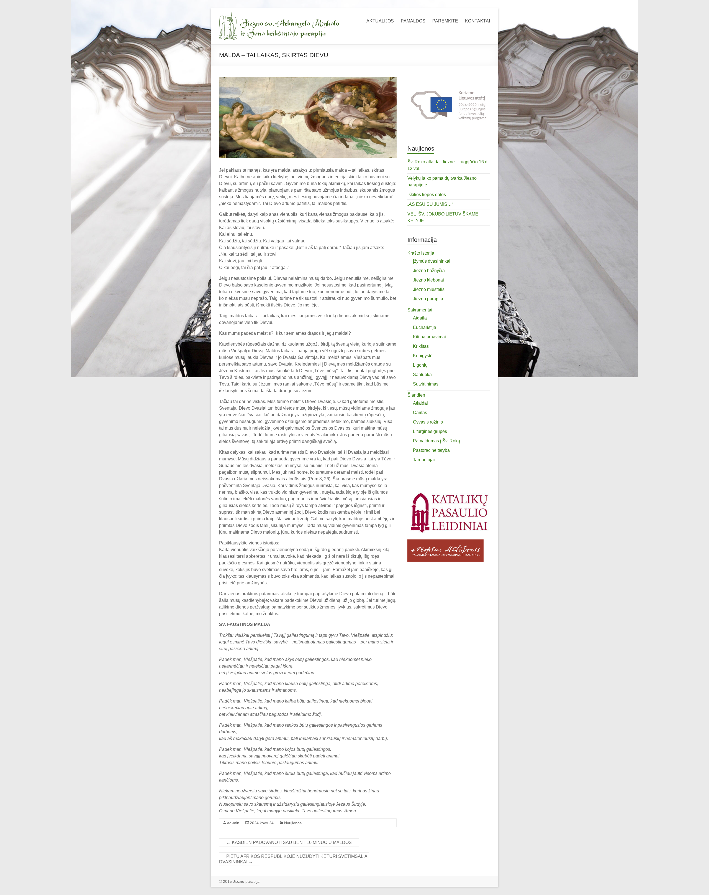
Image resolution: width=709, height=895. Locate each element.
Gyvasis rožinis (428, 422)
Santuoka (422, 374)
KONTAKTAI (477, 21)
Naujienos (293, 823)
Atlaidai (420, 403)
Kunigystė (423, 355)
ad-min (233, 823)
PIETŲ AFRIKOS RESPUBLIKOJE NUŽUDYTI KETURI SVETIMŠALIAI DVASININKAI (294, 859)
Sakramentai (419, 310)
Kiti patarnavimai (429, 336)
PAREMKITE (445, 21)
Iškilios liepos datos (426, 194)
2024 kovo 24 (262, 823)
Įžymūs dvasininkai (431, 261)
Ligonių (420, 365)
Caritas (420, 412)
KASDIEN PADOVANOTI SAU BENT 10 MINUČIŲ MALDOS (289, 842)
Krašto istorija (420, 253)
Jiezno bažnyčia (429, 270)
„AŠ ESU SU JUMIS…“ (430, 204)
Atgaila (420, 318)
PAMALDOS (413, 21)
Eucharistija (424, 327)
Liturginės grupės (430, 431)
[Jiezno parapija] (279, 15)
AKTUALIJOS (380, 21)
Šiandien (416, 395)
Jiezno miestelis (429, 289)
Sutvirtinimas (425, 384)
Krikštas (421, 346)
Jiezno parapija (428, 298)
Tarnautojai (424, 459)
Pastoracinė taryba (431, 450)
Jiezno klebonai (428, 280)
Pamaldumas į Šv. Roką (436, 440)
